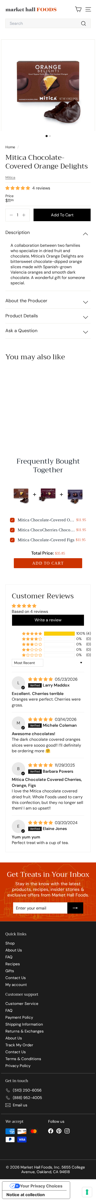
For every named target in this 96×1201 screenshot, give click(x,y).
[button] (18, 188)
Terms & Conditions (23, 1059)
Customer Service (21, 1003)
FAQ (9, 957)
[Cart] (78, 9)
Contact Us (15, 977)
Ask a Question (21, 331)
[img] (41, 679)
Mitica (10, 177)
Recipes (12, 964)
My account (16, 984)
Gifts (9, 971)
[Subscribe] (75, 908)
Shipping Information (24, 1024)
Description (17, 232)
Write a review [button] (48, 620)
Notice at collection (25, 1194)
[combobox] (48, 23)
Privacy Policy (17, 1065)
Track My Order (19, 1045)
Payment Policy (19, 1017)
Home (10, 147)
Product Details (21, 316)
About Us (13, 950)
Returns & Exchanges (24, 1031)
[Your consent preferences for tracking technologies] (87, 1192)
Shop (10, 943)
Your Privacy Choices (41, 1185)
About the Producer (26, 301)
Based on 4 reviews (30, 611)
